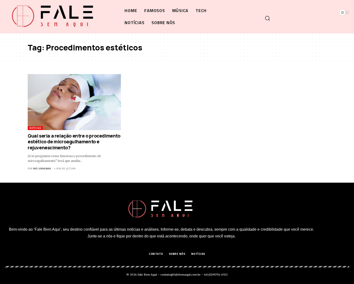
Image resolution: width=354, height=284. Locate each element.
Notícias (35, 128)
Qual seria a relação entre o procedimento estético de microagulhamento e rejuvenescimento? (74, 142)
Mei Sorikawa (42, 168)
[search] (306, 18)
